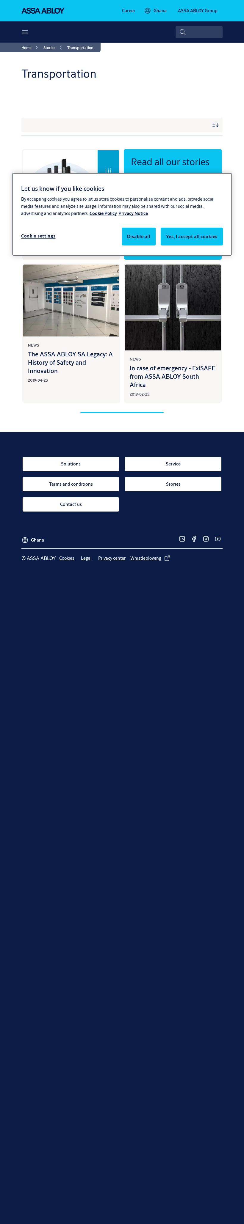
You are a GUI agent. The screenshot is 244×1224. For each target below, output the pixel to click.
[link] (128, 11)
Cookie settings (38, 236)
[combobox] (199, 32)
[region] (122, 214)
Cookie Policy (103, 213)
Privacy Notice (133, 213)
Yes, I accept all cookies (192, 236)
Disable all (138, 236)
